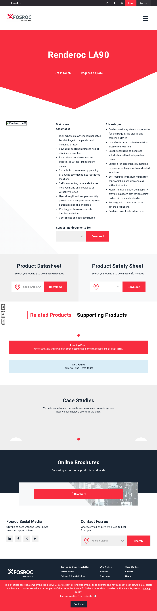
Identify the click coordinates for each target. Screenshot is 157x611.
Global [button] (14, 3)
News (128, 576)
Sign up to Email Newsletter (75, 567)
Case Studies (132, 567)
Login (131, 3)
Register (143, 3)
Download (98, 236)
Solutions (105, 576)
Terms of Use (67, 571)
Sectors (104, 571)
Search (138, 541)
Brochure (80, 494)
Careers (129, 571)
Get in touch (63, 73)
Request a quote (92, 73)
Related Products (50, 315)
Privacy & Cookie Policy (73, 576)
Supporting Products (102, 315)
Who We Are (106, 567)
